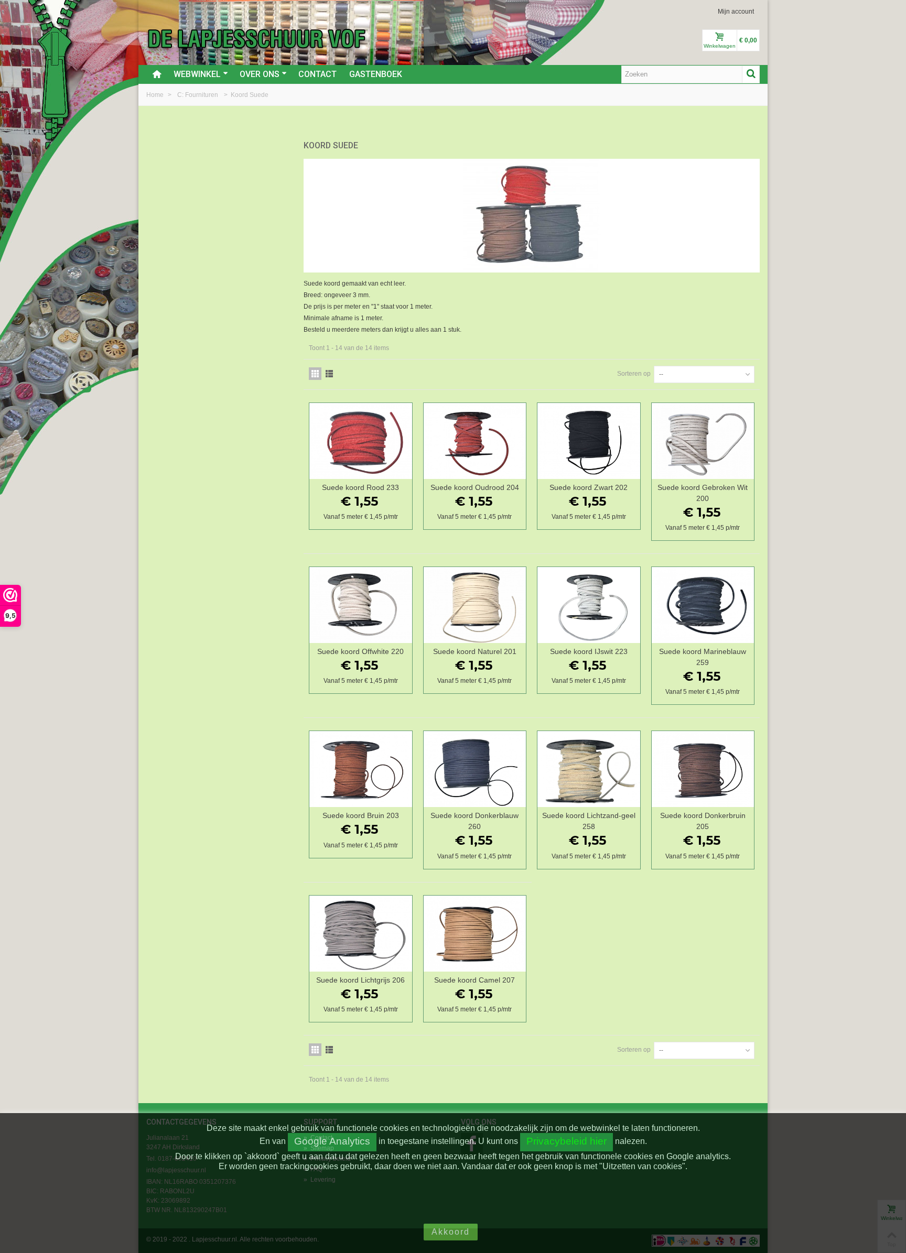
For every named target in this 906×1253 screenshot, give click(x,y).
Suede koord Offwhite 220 (360, 651)
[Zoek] (751, 74)
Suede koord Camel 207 (474, 980)
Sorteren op (634, 373)
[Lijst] (329, 373)
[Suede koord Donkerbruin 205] (703, 769)
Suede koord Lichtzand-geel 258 (588, 821)
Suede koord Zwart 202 (588, 487)
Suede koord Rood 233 (360, 487)
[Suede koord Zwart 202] (588, 441)
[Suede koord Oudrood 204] (475, 441)
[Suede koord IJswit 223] (588, 605)
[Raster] (315, 373)
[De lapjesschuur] (256, 38)
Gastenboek (375, 74)
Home (155, 95)
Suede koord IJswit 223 (589, 651)
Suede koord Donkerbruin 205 (703, 821)
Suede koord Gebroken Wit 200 (702, 493)
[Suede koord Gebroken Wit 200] (703, 441)
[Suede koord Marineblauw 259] (703, 605)
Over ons (259, 74)
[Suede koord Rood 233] (360, 441)
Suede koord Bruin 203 (360, 815)
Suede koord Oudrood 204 (474, 487)
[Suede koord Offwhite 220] (360, 605)
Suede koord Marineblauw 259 (702, 657)
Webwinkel (197, 74)
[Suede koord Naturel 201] (475, 605)
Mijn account (736, 11)
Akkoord (451, 1231)
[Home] (156, 74)
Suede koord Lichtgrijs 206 (360, 980)
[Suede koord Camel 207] (475, 934)
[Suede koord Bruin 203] (360, 769)
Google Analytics (332, 1141)
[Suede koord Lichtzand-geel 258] (588, 769)
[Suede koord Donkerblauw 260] (475, 769)
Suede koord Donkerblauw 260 (474, 821)
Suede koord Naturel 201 (474, 651)
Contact (317, 74)
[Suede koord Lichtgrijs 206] (360, 934)
